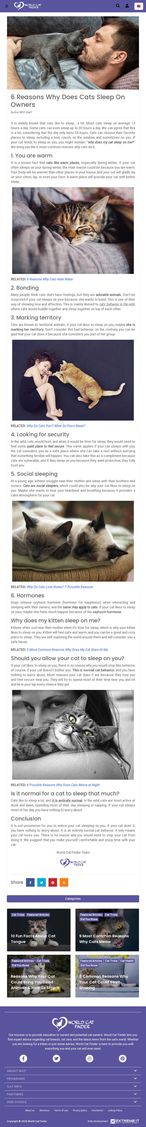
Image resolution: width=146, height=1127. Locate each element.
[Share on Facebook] (30, 882)
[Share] (64, 882)
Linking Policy (115, 1110)
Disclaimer (97, 1110)
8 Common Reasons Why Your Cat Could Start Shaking (103, 982)
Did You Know (89, 919)
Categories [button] (73, 898)
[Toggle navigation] (6, 6)
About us (30, 1110)
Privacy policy (80, 1110)
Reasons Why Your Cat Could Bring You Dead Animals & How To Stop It (35, 982)
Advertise (44, 1110)
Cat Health (126, 960)
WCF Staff (26, 112)
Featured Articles (38, 914)
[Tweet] (41, 882)
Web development (98, 1121)
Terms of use (61, 1110)
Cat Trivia (18, 914)
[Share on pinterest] (52, 882)
